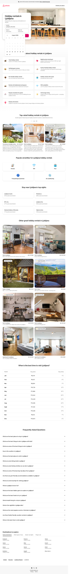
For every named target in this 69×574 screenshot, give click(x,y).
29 (22, 51)
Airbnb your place (60, 5)
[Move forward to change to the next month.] (22, 35)
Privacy (32, 571)
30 (7, 54)
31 (9, 54)
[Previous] (31, 121)
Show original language (45, 1)
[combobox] (17, 27)
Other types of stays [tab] (18, 534)
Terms (36, 571)
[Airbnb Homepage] (6, 6)
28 (20, 51)
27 (17, 51)
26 (15, 51)
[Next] (36, 121)
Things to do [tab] (38, 534)
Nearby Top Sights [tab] (29, 534)
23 (7, 51)
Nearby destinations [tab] (7, 534)
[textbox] (11, 31)
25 (12, 51)
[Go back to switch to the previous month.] (7, 35)
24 (9, 51)
